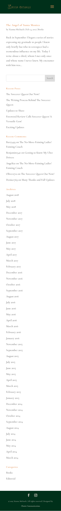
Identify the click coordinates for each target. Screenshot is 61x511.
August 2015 (12, 356)
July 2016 (10, 302)
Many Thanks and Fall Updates (38, 180)
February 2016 (13, 332)
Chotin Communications (30, 506)
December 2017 (14, 212)
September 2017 (14, 230)
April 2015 (11, 380)
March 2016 (12, 326)
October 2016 (13, 284)
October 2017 (13, 224)
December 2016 (14, 272)
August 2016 (12, 296)
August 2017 (12, 236)
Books (41, 29)
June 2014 (11, 439)
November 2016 (14, 278)
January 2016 (12, 338)
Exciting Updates (15, 127)
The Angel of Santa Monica (23, 25)
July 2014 (10, 434)
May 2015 (11, 374)
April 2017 (11, 254)
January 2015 (12, 398)
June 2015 (11, 368)
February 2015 (13, 392)
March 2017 (12, 260)
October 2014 (13, 416)
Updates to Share (15, 110)
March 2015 (12, 386)
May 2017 (11, 248)
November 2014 (14, 410)
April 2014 (11, 451)
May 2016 (11, 314)
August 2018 (12, 195)
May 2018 (11, 207)
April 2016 (11, 320)
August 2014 (12, 428)
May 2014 (11, 445)
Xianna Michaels (16, 29)
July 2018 (10, 201)
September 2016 (14, 290)
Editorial (10, 478)
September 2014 (14, 421)
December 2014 (14, 404)
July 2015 (10, 362)
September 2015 (14, 350)
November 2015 (14, 344)
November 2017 (14, 218)
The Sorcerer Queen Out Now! (22, 94)
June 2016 (11, 308)
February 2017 (13, 266)
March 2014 (12, 457)
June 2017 (11, 242)
